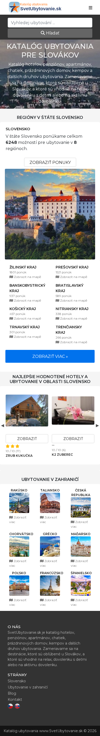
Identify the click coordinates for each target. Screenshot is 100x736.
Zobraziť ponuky (50, 162)
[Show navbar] (90, 8)
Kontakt (15, 699)
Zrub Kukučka (19, 456)
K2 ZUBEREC (62, 454)
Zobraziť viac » (50, 356)
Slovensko (18, 129)
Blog (12, 693)
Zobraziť (27, 438)
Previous (2, 425)
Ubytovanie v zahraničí (28, 687)
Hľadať (52, 33)
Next (97, 425)
